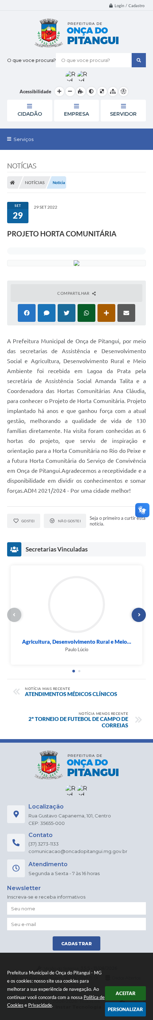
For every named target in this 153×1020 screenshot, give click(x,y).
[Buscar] (139, 60)
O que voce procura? (31, 60)
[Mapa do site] (112, 91)
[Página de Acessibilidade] (123, 91)
